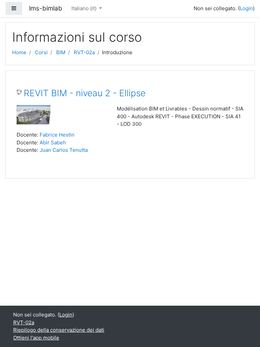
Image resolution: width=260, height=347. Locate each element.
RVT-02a (84, 52)
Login (246, 8)
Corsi (41, 52)
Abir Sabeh (53, 142)
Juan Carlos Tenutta (64, 150)
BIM (60, 52)
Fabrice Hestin (57, 134)
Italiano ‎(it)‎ (84, 8)
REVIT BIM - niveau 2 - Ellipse (85, 93)
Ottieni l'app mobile (36, 337)
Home (19, 52)
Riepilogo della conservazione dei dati (58, 330)
